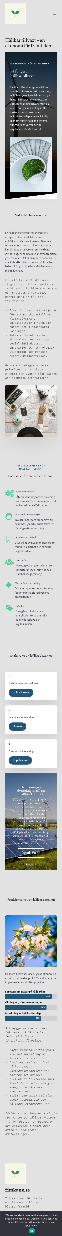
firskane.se (17, 1190)
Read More (31, 852)
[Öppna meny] (55, 14)
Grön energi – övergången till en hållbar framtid (31, 791)
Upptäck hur (20, 760)
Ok (31, 1230)
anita (20, 800)
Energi (22, 803)
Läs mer (17, 726)
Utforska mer (21, 692)
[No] (57, 1223)
